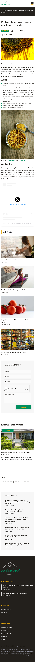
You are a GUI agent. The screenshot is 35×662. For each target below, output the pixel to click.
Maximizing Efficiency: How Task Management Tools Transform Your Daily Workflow (17, 501)
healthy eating (7, 482)
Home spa (4, 636)
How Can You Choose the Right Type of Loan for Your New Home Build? (17, 528)
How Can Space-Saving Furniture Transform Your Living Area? (15, 510)
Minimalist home (6, 627)
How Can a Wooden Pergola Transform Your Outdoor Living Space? (17, 544)
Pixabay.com (22, 160)
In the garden (6, 633)
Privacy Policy (23, 655)
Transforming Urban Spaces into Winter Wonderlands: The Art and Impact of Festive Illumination (17, 519)
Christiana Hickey (19, 31)
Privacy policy (6, 609)
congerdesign (11, 160)
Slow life (5, 31)
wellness (26, 482)
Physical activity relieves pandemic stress (14, 290)
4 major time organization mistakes (12, 259)
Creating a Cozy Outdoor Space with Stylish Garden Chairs (16, 536)
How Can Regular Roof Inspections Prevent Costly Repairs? (18, 586)
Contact (4, 613)
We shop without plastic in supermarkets (14, 352)
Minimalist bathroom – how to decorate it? (16, 593)
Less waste (4, 630)
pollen (17, 482)
